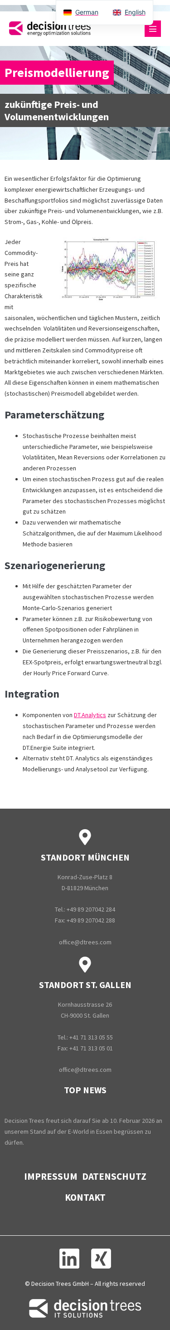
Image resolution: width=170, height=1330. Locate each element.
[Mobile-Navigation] (153, 28)
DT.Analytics (90, 715)
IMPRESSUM (51, 1176)
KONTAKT (85, 1197)
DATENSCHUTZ (114, 1176)
